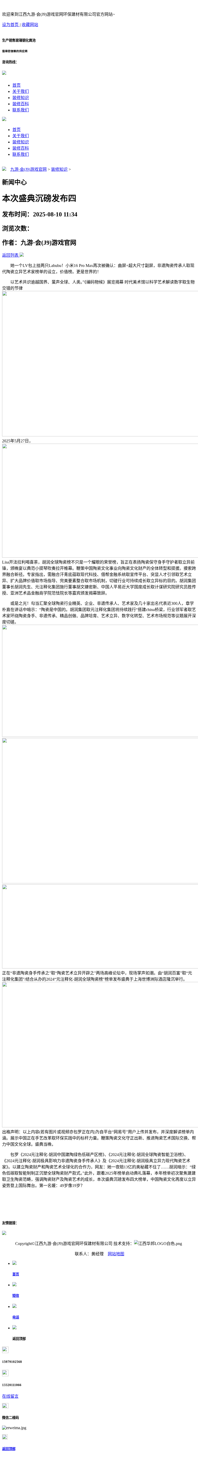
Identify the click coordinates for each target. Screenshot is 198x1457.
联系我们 (20, 110)
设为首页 (11, 24)
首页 (16, 85)
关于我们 (20, 91)
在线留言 (10, 1396)
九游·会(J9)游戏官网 (28, 169)
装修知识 (20, 97)
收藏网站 (30, 24)
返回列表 (10, 255)
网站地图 (116, 1254)
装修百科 (20, 104)
